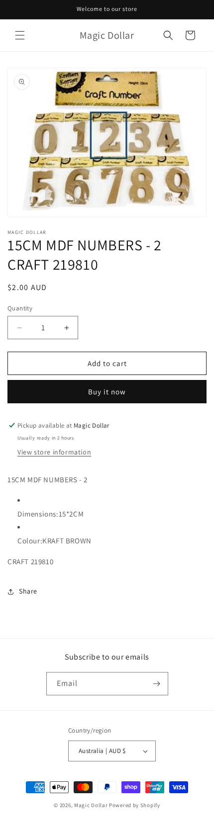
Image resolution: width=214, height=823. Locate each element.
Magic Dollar (90, 805)
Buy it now (107, 391)
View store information (54, 452)
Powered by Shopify (134, 805)
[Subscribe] (157, 683)
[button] (20, 35)
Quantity (19, 308)
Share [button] (28, 591)
